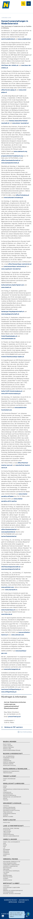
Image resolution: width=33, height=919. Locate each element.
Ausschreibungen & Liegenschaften (11, 887)
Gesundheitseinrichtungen (9, 808)
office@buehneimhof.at (9, 529)
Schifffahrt (5, 878)
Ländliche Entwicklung (8, 834)
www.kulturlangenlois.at (12, 669)
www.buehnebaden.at (8, 338)
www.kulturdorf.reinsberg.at (13, 197)
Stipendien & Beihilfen (8, 763)
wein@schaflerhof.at (8, 39)
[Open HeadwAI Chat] (28, 914)
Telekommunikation (7, 772)
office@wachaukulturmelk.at (10, 160)
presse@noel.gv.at (14, 716)
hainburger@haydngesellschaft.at (12, 311)
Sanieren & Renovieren (8, 747)
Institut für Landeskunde (9, 762)
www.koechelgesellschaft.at (10, 569)
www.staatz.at (6, 287)
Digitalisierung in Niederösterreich (11, 771)
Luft (4, 848)
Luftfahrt (5, 873)
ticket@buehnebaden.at (9, 336)
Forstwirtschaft (6, 830)
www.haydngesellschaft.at (10, 314)
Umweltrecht (6, 852)
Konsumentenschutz (8, 793)
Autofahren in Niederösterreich (10, 866)
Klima (4, 846)
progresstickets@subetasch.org (12, 156)
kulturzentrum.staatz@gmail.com (12, 285)
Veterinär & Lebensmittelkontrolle (11, 836)
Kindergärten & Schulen (8, 757)
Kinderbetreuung (7, 792)
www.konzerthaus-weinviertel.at (15, 266)
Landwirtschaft (6, 833)
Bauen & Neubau (7, 744)
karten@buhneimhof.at (8, 536)
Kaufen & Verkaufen (7, 745)
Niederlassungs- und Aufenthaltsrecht (12, 796)
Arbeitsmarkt (6, 885)
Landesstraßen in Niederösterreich (11, 864)
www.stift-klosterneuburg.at (11, 393)
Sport (4, 780)
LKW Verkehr (6, 872)
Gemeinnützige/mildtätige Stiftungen (11, 750)
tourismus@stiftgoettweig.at (11, 689)
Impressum (13, 902)
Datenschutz (24, 900)
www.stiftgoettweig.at (8, 692)
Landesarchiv (6, 759)
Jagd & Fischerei (7, 831)
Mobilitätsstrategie (7, 875)
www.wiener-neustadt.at (20, 123)
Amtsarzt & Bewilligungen (9, 807)
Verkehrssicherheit (7, 880)
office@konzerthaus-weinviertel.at (20, 264)
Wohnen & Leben (7, 748)
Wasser (4, 855)
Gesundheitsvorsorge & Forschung (11, 810)
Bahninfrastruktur (7, 867)
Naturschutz (6, 851)
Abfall (4, 843)
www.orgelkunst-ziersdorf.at (11, 269)
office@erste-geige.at (8, 90)
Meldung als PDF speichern (13, 727)
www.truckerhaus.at (8, 610)
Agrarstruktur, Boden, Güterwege (11, 828)
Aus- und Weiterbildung (8, 756)
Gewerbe (5, 889)
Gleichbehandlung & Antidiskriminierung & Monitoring (16, 789)
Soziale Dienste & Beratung (9, 813)
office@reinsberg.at (22, 195)
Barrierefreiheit (10, 900)
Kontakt (21, 902)
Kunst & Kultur (6, 822)
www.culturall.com (17, 635)
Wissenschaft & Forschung (9, 765)
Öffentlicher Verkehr (8, 877)
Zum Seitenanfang (25, 732)
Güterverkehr (6, 869)
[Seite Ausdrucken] (2, 916)
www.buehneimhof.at (8, 532)
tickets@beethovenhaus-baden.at (12, 356)
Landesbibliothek (7, 760)
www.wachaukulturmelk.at (10, 163)
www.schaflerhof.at (24, 39)
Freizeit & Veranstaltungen (9, 778)
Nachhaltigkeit (6, 849)
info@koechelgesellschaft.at (10, 567)
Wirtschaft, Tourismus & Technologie (12, 893)
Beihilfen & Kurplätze (8, 816)
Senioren (5, 798)
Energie (5, 845)
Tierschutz (5, 800)
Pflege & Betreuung (7, 812)
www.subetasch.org (20, 151)
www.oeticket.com (7, 587)
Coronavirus (6, 805)
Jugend (5, 790)
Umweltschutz (6, 854)
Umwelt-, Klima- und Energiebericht (11, 842)
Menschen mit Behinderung (9, 795)
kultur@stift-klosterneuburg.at (11, 391)
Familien (5, 786)
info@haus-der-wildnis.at (9, 65)
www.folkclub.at (6, 614)
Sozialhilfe (5, 815)
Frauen (4, 787)
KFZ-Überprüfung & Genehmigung (11, 870)
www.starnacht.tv (11, 589)
